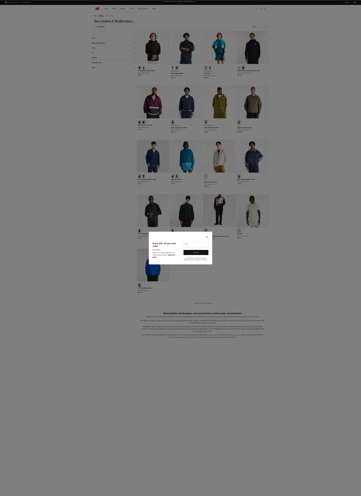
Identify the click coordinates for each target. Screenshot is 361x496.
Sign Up (196, 252)
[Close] (206, 236)
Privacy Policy (191, 259)
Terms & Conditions (202, 259)
